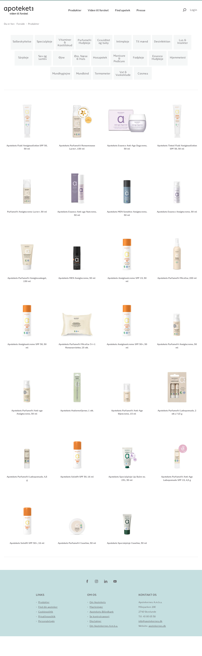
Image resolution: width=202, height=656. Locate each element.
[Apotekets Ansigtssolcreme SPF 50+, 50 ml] (127, 316)
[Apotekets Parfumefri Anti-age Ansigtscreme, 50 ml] (27, 383)
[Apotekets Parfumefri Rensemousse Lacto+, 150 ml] (77, 118)
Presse (141, 10)
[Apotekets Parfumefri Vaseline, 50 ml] (77, 515)
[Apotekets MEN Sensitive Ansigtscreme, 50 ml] (127, 184)
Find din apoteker (48, 607)
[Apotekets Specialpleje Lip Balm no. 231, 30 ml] (127, 449)
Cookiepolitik (45, 611)
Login (193, 9)
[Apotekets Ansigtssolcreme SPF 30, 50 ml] (27, 316)
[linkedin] (106, 581)
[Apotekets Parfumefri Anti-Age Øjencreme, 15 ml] (127, 383)
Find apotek (122, 10)
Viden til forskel (98, 10)
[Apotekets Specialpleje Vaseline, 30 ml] (127, 515)
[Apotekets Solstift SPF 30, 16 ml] (77, 449)
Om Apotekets (98, 602)
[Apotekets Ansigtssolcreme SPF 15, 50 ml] (127, 250)
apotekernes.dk (157, 626)
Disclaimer (95, 621)
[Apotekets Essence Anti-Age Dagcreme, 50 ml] (127, 118)
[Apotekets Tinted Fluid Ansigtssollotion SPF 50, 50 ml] (177, 118)
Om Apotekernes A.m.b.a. (104, 626)
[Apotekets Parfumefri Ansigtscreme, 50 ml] (177, 316)
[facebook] (87, 581)
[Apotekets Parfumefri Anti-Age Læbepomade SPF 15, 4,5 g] (177, 449)
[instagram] (96, 581)
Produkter (74, 10)
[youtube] (115, 581)
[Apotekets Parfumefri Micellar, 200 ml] (177, 250)
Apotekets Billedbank (102, 611)
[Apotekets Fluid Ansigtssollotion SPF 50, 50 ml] (27, 118)
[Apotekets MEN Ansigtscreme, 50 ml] (77, 250)
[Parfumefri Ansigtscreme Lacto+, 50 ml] (27, 184)
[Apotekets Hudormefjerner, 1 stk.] (77, 383)
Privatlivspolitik (46, 616)
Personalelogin (46, 621)
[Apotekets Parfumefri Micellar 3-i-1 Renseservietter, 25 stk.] (77, 316)
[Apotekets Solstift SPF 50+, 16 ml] (27, 515)
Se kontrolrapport (99, 616)
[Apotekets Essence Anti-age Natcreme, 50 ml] (77, 184)
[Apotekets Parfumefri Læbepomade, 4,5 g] (27, 449)
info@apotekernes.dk (150, 621)
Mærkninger (96, 607)
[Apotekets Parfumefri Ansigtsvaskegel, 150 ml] (27, 250)
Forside (21, 24)
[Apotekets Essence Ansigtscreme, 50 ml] (177, 184)
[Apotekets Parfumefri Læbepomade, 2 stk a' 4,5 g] (177, 383)
